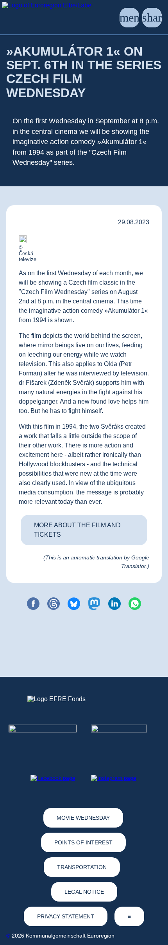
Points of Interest (83, 842)
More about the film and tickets (77, 530)
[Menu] (129, 17)
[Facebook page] (53, 778)
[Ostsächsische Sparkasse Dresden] (125, 739)
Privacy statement (65, 916)
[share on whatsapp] (135, 603)
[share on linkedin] (114, 603)
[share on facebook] (33, 603)
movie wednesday (83, 818)
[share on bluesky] (74, 603)
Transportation (82, 867)
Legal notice (84, 892)
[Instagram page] (114, 778)
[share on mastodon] (94, 603)
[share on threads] (53, 603)
